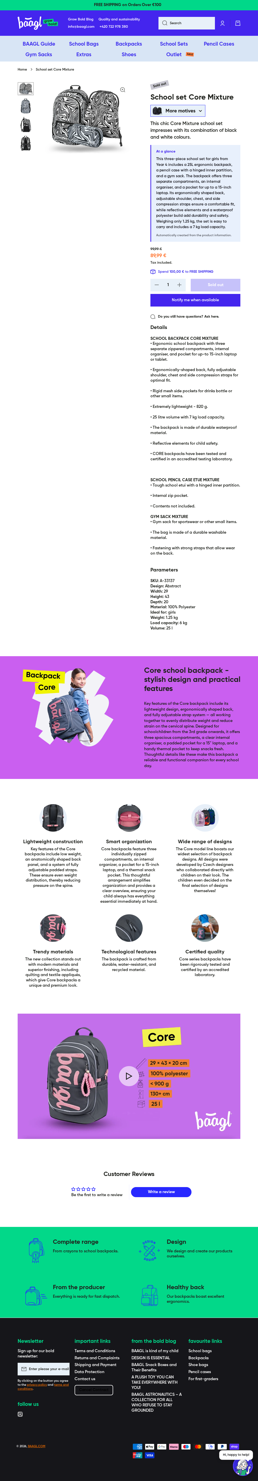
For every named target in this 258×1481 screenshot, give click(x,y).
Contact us (85, 1379)
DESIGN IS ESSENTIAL (151, 1358)
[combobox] (186, 23)
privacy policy (37, 1384)
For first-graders (203, 1379)
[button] (237, 23)
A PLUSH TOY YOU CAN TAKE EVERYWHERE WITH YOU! (155, 1382)
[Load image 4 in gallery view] (26, 143)
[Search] (162, 23)
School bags (200, 1351)
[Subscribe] (63, 1369)
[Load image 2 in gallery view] (26, 106)
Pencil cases (199, 1372)
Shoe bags (198, 1365)
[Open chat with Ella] (243, 1466)
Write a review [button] (161, 1192)
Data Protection (89, 1372)
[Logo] (38, 23)
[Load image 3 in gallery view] (26, 124)
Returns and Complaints (97, 1358)
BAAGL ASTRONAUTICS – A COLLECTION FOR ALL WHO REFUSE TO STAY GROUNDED (157, 1402)
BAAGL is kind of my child (155, 1351)
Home (22, 69)
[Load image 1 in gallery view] (26, 89)
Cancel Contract (94, 1390)
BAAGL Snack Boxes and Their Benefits (154, 1367)
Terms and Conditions (95, 1351)
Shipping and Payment (95, 1365)
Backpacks (198, 1358)
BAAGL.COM (36, 1446)
